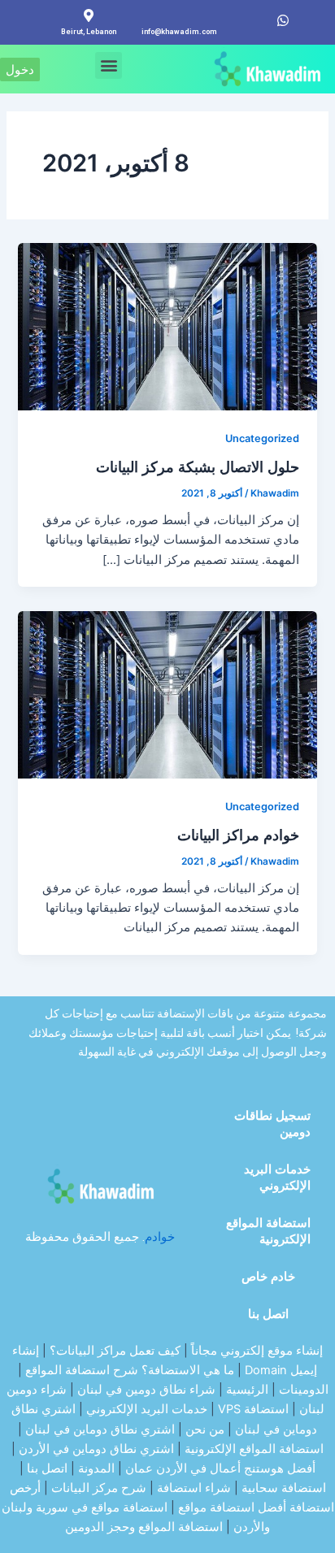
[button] (108, 65)
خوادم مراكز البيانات (238, 835)
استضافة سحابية (283, 1488)
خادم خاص (268, 1276)
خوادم (160, 1237)
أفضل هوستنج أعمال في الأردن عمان (220, 1468)
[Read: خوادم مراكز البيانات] (167, 694)
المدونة (96, 1468)
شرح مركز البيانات (98, 1488)
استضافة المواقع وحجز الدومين (144, 1527)
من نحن (204, 1429)
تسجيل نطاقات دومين (272, 1123)
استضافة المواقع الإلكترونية (268, 1231)
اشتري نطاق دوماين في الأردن (96, 1449)
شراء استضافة (194, 1488)
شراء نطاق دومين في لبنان (146, 1389)
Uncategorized (262, 438)
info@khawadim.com (179, 32)
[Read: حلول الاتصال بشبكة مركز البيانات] (167, 326)
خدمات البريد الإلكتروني (277, 1177)
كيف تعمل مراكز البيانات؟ (115, 1350)
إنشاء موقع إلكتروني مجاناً (257, 1350)
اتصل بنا (268, 1314)
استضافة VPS (253, 1409)
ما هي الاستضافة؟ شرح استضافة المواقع (129, 1370)
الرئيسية (247, 1389)
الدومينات (303, 1389)
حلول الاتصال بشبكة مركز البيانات (197, 466)
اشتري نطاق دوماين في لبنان (100, 1429)
